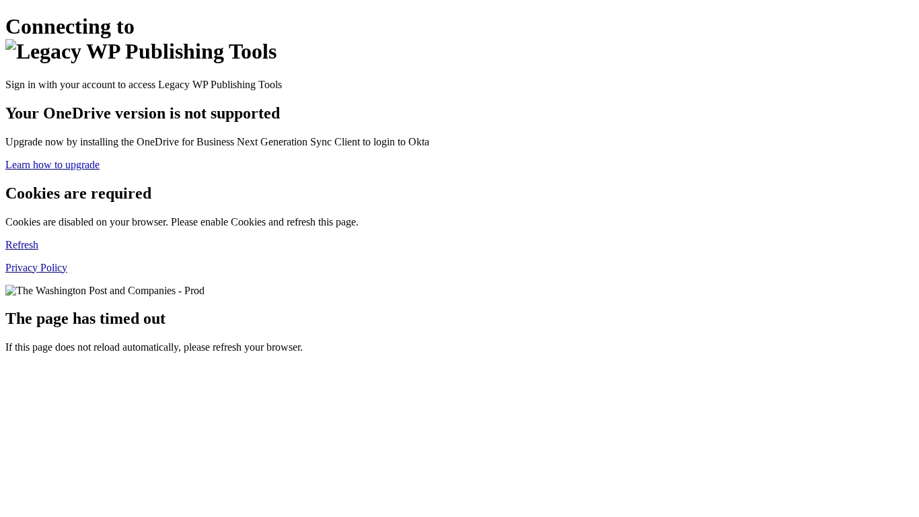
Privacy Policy (36, 267)
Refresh (21, 244)
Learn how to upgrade (52, 164)
